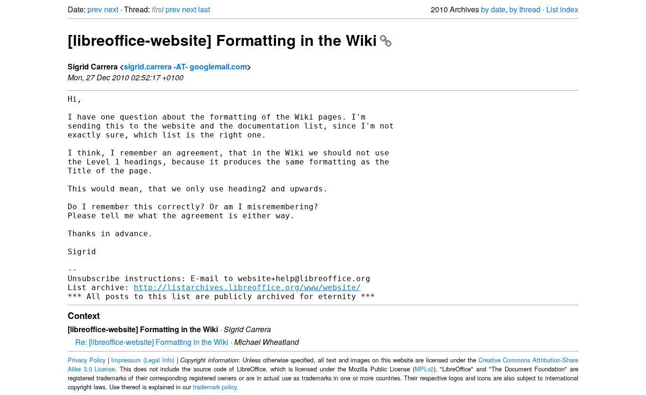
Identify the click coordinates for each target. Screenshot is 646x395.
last (204, 9)
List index (562, 9)
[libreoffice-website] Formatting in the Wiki (222, 40)
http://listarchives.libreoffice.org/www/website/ (247, 287)
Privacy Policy (86, 359)
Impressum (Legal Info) (143, 359)
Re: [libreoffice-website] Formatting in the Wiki (151, 341)
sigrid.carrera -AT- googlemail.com (185, 66)
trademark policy (214, 386)
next (111, 9)
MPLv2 (424, 368)
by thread (525, 9)
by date (493, 9)
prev (94, 9)
